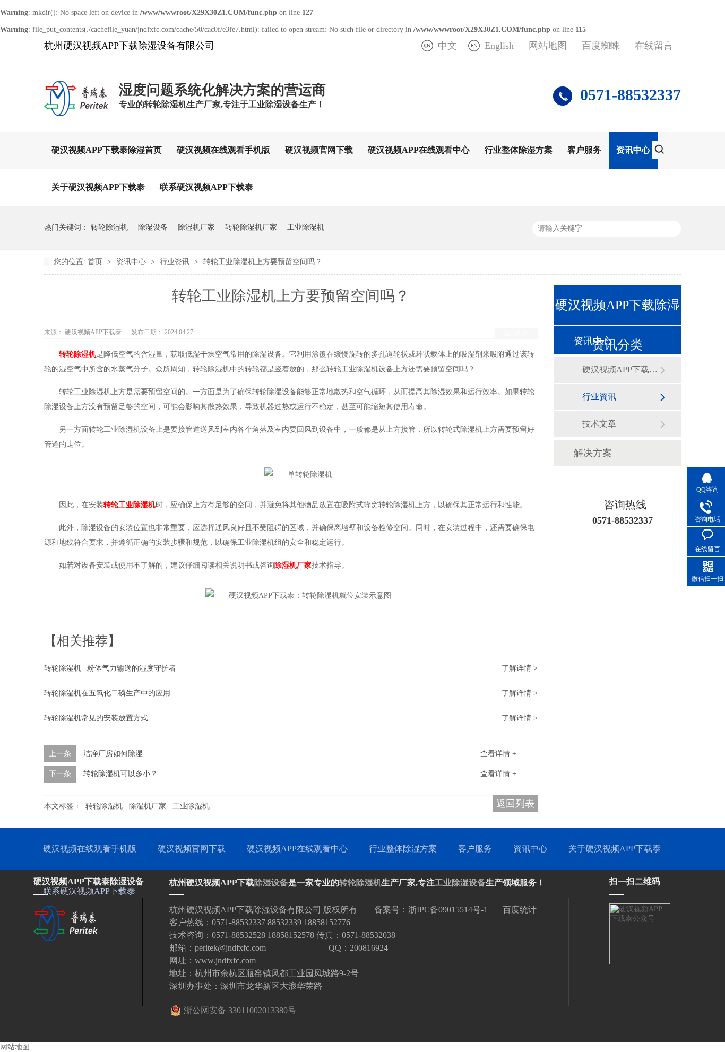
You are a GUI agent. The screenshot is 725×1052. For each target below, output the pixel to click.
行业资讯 (176, 262)
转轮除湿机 (109, 227)
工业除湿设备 (460, 882)
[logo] (76, 115)
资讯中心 (633, 149)
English (499, 45)
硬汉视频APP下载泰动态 (621, 369)
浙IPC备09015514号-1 (448, 909)
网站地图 (548, 45)
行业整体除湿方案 (519, 149)
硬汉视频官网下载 (319, 149)
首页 (96, 262)
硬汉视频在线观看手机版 (223, 149)
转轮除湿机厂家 (251, 227)
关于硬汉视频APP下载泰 (98, 187)
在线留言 (654, 45)
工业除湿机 (305, 227)
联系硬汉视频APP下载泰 (206, 187)
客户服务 (584, 149)
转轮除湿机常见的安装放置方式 (96, 718)
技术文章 (599, 423)
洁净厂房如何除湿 (113, 754)
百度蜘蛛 (601, 45)
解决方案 (593, 453)
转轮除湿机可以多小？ (120, 774)
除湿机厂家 (196, 227)
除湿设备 (153, 227)
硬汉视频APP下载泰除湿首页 (106, 149)
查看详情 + (498, 754)
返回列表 (516, 333)
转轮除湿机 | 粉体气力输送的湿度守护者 (110, 668)
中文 (447, 45)
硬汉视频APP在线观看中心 (419, 149)
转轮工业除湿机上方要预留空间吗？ (262, 262)
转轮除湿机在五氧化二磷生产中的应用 (107, 693)
